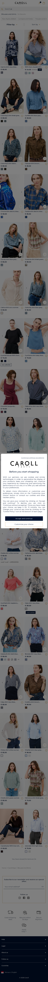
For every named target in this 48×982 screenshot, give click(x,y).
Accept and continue (23, 519)
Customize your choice (24, 524)
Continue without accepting (32, 458)
